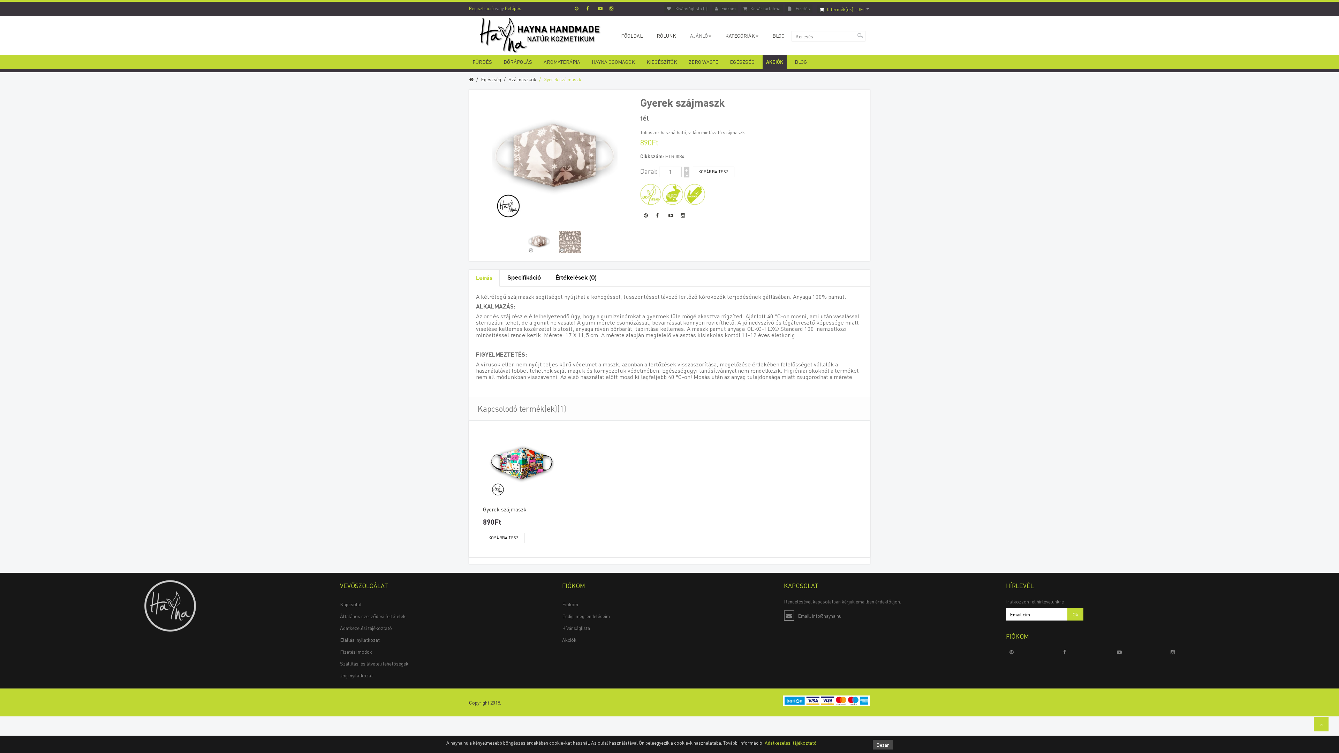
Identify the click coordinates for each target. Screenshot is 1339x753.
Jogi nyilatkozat (356, 675)
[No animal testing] (672, 193)
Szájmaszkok (522, 79)
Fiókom (728, 8)
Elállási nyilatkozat (360, 640)
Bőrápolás (518, 62)
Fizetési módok (356, 651)
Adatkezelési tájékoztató (366, 628)
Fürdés (482, 62)
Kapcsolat (351, 604)
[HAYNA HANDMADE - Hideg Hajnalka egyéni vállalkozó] (170, 605)
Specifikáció (524, 277)
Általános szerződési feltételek (373, 616)
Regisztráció (481, 8)
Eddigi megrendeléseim (586, 616)
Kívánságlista (576, 628)
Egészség (742, 62)
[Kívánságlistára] (535, 538)
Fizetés (802, 8)
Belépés (513, 8)
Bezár (882, 744)
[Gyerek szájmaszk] (539, 242)
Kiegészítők (661, 62)
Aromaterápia (562, 62)
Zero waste (703, 62)
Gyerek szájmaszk (562, 79)
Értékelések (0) (576, 277)
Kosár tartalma (765, 8)
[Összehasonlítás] (546, 538)
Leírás (484, 278)
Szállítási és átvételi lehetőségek (374, 663)
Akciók (774, 62)
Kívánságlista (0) (691, 8)
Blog (801, 62)
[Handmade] (694, 193)
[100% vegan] (650, 193)
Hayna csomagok (613, 62)
